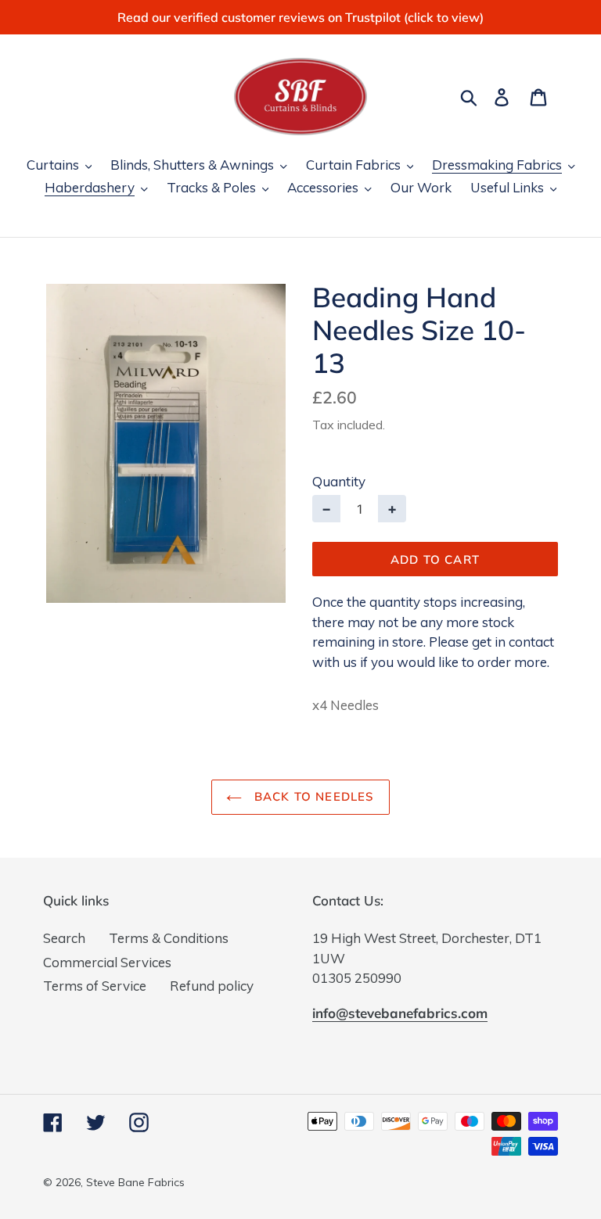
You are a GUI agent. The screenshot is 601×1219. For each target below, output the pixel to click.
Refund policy (212, 985)
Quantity (338, 481)
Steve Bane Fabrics (135, 1182)
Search (64, 938)
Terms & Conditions (169, 938)
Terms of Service (94, 985)
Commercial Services (107, 962)
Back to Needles (312, 796)
